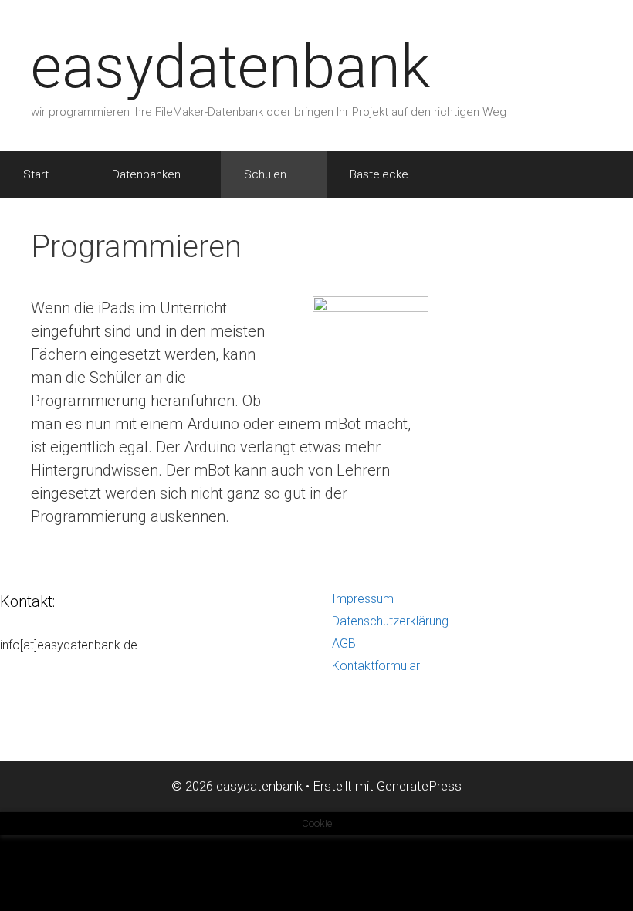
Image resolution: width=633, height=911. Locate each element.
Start (36, 174)
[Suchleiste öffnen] (602, 174)
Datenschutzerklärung (390, 621)
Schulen (265, 174)
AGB (344, 643)
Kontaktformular (376, 666)
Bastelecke (379, 174)
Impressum (363, 598)
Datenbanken (146, 174)
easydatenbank (230, 67)
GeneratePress (419, 786)
